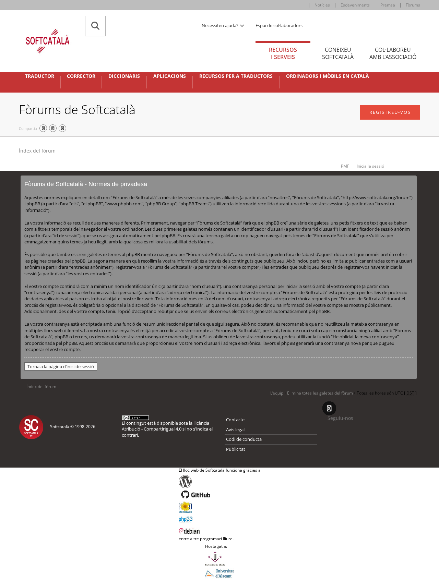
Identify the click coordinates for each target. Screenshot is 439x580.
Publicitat (235, 449)
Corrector (81, 76)
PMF (345, 166)
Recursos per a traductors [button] (236, 76)
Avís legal (235, 429)
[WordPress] (220, 481)
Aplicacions (169, 76)
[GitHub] (220, 494)
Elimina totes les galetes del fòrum (320, 393)
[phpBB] (220, 518)
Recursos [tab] (283, 53)
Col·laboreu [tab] (392, 53)
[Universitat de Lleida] (219, 558)
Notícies (322, 5)
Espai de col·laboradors (279, 25)
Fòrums (413, 5)
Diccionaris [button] (124, 76)
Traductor (39, 76)
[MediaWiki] (220, 507)
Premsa (387, 5)
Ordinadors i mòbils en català (327, 76)
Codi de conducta (244, 439)
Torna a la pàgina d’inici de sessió (60, 366)
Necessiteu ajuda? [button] (220, 25)
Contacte (235, 419)
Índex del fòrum (37, 150)
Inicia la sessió (370, 166)
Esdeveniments (355, 5)
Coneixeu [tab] (338, 53)
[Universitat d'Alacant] (219, 573)
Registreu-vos (390, 112)
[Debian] (220, 530)
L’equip (276, 393)
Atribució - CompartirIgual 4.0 (151, 429)
